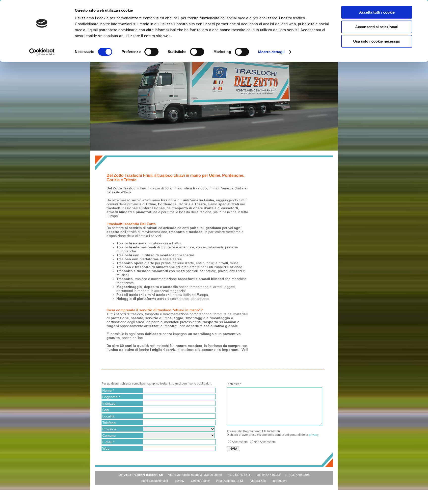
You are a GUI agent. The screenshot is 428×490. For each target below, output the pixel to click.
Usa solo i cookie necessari (376, 41)
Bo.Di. (240, 481)
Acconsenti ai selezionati (376, 27)
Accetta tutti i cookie (377, 12)
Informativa (279, 481)
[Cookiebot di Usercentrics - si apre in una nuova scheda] (42, 52)
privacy (314, 435)
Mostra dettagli (271, 52)
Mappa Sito (258, 481)
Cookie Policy (200, 481)
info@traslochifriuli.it (154, 481)
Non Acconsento (265, 442)
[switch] (151, 52)
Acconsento (240, 442)
